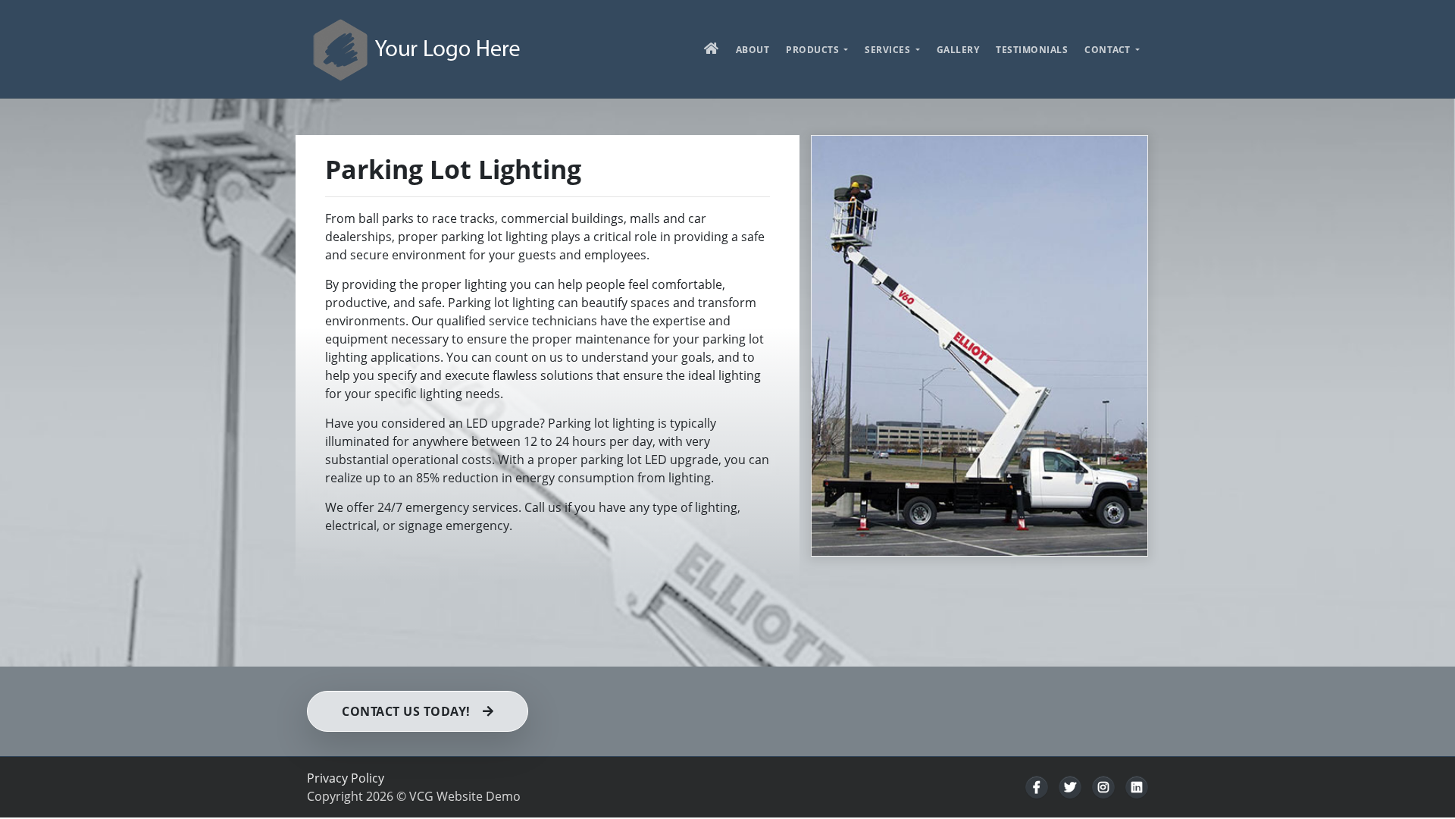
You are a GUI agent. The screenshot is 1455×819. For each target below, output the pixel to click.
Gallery (958, 49)
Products (814, 49)
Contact (1108, 49)
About (753, 49)
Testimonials (1032, 49)
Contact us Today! (406, 711)
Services (889, 49)
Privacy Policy (345, 778)
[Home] (417, 48)
